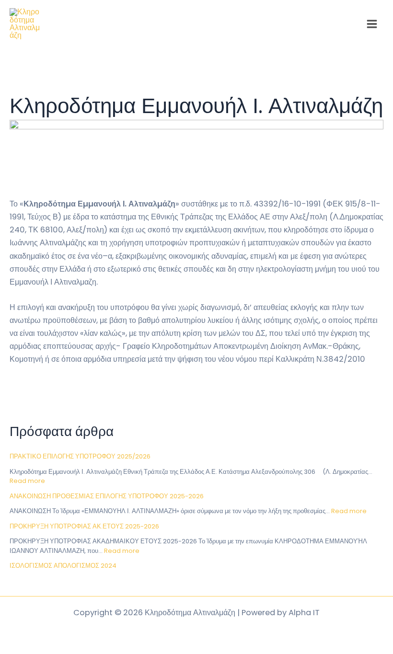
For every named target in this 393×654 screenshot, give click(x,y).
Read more (27, 480)
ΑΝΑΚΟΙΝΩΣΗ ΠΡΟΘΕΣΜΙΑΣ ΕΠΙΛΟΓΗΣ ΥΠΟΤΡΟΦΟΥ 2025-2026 (107, 496)
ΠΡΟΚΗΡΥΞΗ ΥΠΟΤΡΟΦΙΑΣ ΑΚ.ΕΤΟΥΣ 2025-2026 (84, 526)
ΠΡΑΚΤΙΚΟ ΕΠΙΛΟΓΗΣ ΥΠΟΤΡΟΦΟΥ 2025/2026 (80, 456)
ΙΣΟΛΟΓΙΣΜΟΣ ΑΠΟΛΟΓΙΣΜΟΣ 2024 (63, 565)
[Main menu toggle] (371, 24)
